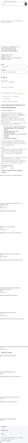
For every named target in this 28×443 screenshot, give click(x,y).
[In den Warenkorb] (2, 13)
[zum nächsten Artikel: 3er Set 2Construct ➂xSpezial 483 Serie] (5, 9)
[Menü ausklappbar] (2, 1)
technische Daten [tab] (6, 96)
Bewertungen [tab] (16, 96)
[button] (21, 1)
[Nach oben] (0, 442)
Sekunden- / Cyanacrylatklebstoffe (14, 57)
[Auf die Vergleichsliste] (2, 18)
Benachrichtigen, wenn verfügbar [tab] (9, 101)
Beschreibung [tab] (20, 93)
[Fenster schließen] (2, 15)
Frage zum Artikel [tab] (6, 98)
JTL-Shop (9, 440)
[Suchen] (26, 4)
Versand (12, 82)
